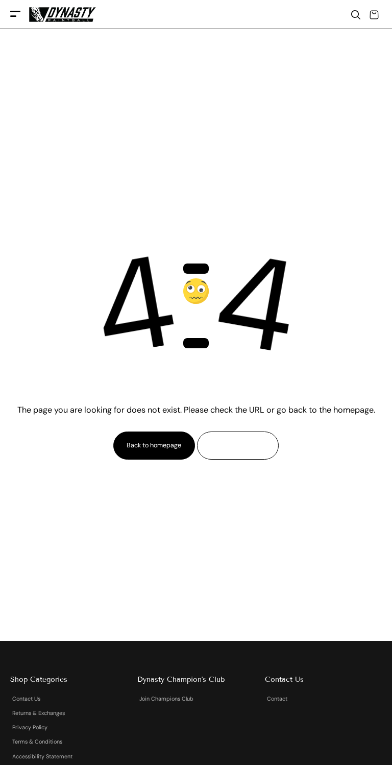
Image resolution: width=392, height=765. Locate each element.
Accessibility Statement (42, 756)
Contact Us (26, 698)
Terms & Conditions (37, 741)
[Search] (355, 14)
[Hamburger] (15, 14)
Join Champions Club (166, 698)
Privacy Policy (29, 727)
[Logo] (63, 14)
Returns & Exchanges (38, 712)
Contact (277, 698)
